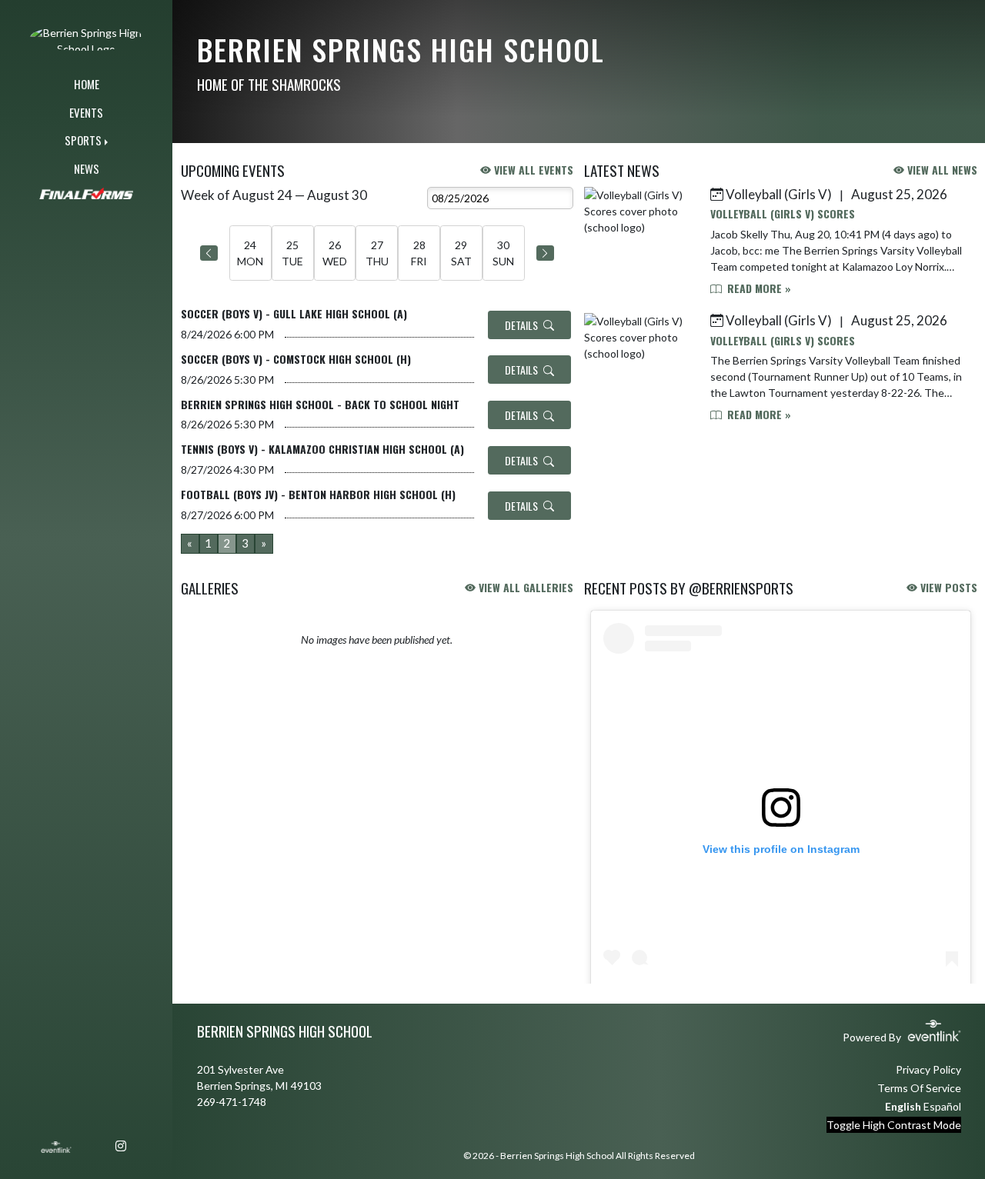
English (903, 1106)
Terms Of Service (919, 1087)
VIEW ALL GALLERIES (524, 587)
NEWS (86, 168)
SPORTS (83, 140)
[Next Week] (545, 253)
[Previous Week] (209, 253)
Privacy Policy (928, 1069)
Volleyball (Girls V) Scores (782, 213)
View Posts (947, 587)
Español (942, 1106)
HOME (86, 83)
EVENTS (86, 112)
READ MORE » (757, 288)
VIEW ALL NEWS (940, 170)
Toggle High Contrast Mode (893, 1124)
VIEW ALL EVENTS (532, 170)
